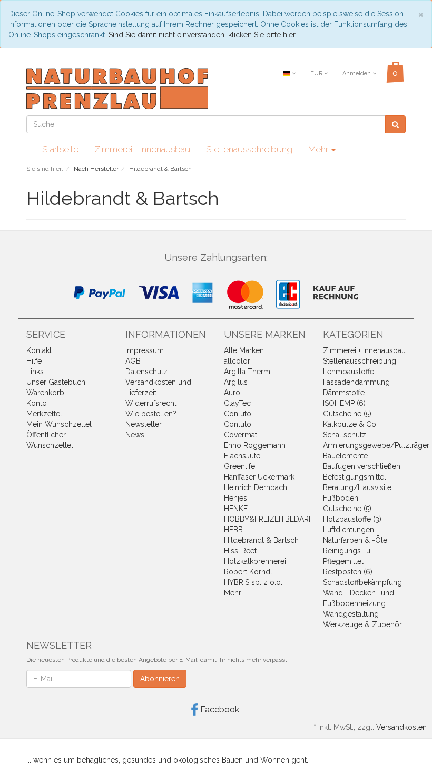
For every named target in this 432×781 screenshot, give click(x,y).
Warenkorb (45, 392)
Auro (232, 392)
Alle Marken (244, 350)
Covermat (240, 435)
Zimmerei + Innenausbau (142, 149)
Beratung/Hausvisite (357, 487)
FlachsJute (242, 456)
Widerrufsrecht (150, 403)
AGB (133, 361)
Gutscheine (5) (347, 413)
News (134, 435)
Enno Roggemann (255, 445)
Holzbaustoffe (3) (352, 519)
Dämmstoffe (344, 392)
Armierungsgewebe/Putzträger (376, 445)
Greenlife (239, 466)
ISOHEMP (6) (344, 403)
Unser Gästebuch (55, 382)
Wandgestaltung (351, 614)
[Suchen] (395, 124)
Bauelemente (345, 456)
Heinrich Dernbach (255, 487)
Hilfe (34, 361)
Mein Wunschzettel (59, 424)
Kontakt (39, 350)
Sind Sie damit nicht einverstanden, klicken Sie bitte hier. (203, 35)
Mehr (232, 593)
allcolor (237, 361)
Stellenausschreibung (249, 149)
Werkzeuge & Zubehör (362, 624)
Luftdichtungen (348, 529)
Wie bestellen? (150, 413)
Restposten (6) (347, 572)
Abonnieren (160, 679)
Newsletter (143, 424)
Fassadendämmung (356, 382)
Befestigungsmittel (354, 477)
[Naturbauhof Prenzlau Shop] (117, 88)
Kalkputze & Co (349, 424)
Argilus (236, 382)
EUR (317, 73)
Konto (36, 403)
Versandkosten (401, 727)
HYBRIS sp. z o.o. (253, 582)
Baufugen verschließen (361, 466)
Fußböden (340, 498)
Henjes (235, 498)
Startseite (60, 149)
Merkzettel (44, 413)
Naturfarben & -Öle (355, 540)
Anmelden (357, 73)
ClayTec (237, 403)
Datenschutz (146, 371)
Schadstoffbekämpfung (362, 582)
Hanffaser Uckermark (259, 477)
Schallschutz (344, 435)
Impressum (144, 350)
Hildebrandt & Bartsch (261, 540)
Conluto (237, 413)
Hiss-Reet (240, 550)
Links (35, 371)
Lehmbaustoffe (348, 371)
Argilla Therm (247, 371)
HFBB (233, 529)
